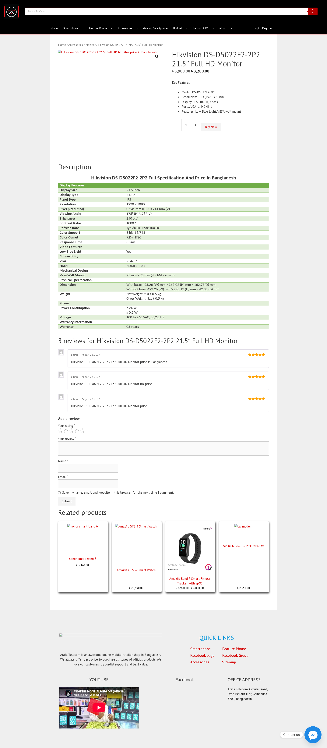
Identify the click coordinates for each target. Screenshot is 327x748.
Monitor (91, 45)
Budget (177, 28)
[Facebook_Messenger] (313, 734)
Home (54, 28)
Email (63, 477)
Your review (67, 439)
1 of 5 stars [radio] (60, 430)
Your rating (66, 426)
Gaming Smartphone (155, 28)
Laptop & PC (200, 28)
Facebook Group (235, 655)
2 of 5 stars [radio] (66, 430)
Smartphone (70, 28)
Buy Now (211, 127)
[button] (156, 56)
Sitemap (229, 662)
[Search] (313, 11)
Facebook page (202, 655)
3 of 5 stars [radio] (71, 430)
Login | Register (263, 28)
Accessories (125, 28)
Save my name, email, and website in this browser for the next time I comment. (118, 492)
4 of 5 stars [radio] (77, 430)
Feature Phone (98, 28)
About (223, 28)
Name (63, 461)
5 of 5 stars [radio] (82, 430)
